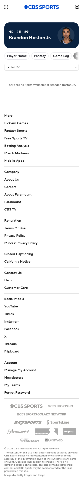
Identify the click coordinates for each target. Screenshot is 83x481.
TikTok (9, 314)
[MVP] (69, 430)
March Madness (16, 153)
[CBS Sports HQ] (60, 406)
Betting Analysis (16, 146)
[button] (6, 7)
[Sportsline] (58, 422)
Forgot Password (17, 392)
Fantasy (40, 56)
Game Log (61, 56)
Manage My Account (20, 370)
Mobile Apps (14, 161)
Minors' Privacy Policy (20, 243)
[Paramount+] (18, 430)
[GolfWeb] (54, 440)
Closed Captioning (18, 254)
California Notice (17, 261)
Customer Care (16, 288)
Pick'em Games (16, 123)
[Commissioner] (46, 430)
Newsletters (13, 378)
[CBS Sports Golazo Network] (41, 414)
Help (8, 280)
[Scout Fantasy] (30, 440)
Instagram (12, 321)
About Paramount (17, 194)
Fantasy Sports (15, 131)
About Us (11, 179)
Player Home (17, 56)
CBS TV (10, 209)
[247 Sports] (28, 422)
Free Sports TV (15, 138)
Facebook (11, 329)
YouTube (11, 306)
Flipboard (11, 351)
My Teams (12, 385)
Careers (10, 187)
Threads (10, 344)
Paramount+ (13, 202)
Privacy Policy (14, 236)
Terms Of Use (15, 228)
